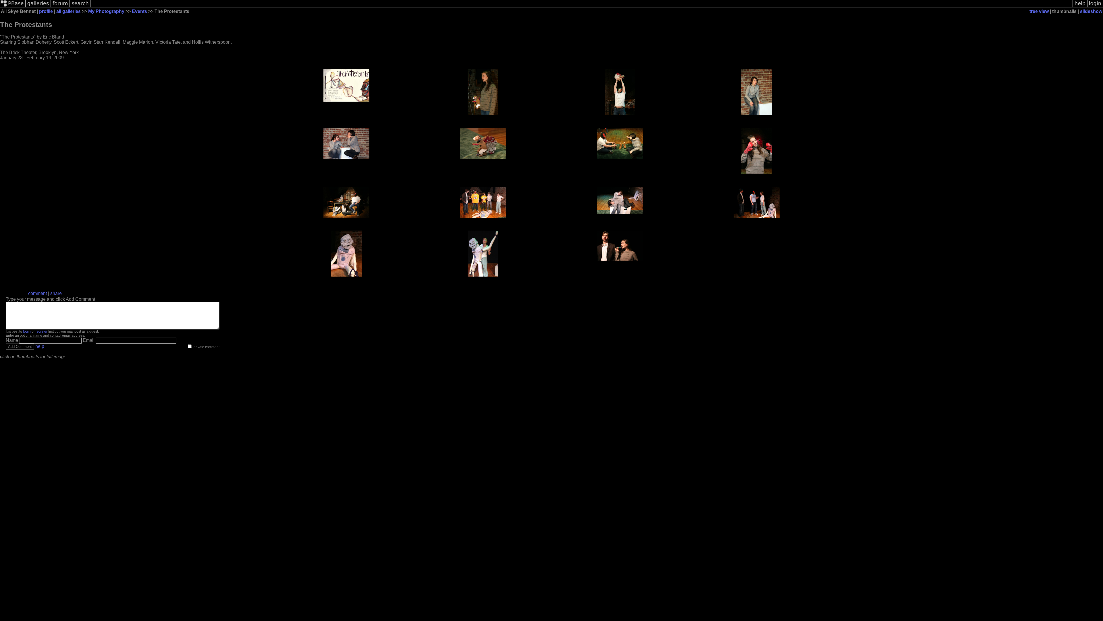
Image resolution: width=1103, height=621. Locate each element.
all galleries (68, 11)
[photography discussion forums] (60, 6)
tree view (1039, 11)
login (27, 331)
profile (46, 11)
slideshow (1091, 11)
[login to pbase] (1095, 6)
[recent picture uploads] (38, 6)
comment (37, 293)
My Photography (106, 11)
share (56, 293)
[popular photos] (581, 6)
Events (139, 11)
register (41, 331)
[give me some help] (1080, 6)
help (39, 346)
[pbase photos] (13, 6)
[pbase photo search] (80, 6)
